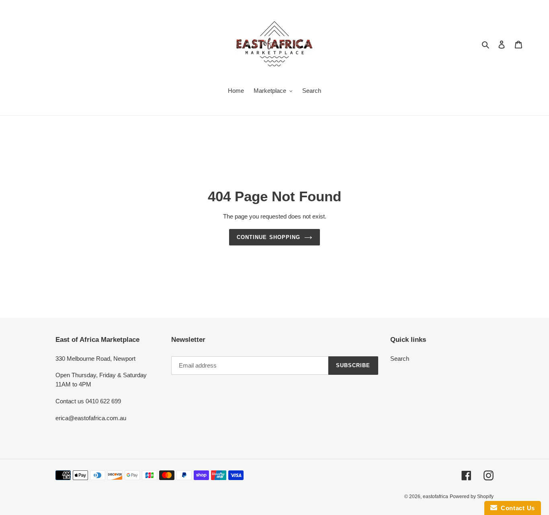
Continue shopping (268, 237)
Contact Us (516, 508)
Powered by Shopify (472, 496)
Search (399, 358)
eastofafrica (435, 496)
